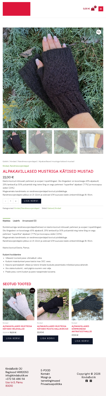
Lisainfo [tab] (16, 221)
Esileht (5, 161)
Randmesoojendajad (27, 161)
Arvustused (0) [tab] (29, 221)
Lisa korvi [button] (13, 338)
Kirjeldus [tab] (6, 221)
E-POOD (45, 370)
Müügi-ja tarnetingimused (50, 379)
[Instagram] (91, 381)
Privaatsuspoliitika (51, 384)
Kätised (50, 208)
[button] (98, 32)
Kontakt (45, 374)
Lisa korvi (31, 201)
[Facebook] (86, 381)
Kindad (13, 161)
